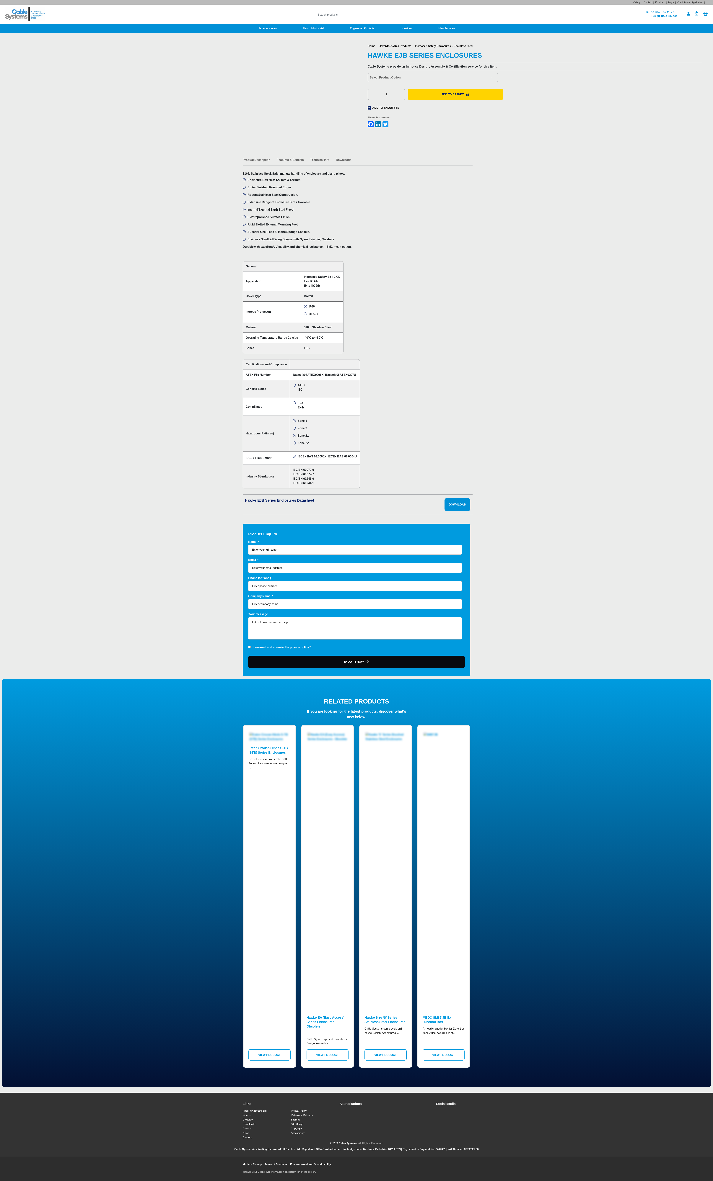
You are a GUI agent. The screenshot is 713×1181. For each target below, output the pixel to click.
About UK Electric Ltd (255, 1110)
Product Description (256, 159)
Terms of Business (276, 1164)
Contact (647, 2)
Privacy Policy (299, 1110)
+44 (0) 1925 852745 (664, 15)
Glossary (248, 1119)
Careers (247, 1137)
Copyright (296, 1128)
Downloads (343, 159)
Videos (246, 1115)
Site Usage (297, 1124)
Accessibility (298, 1132)
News (246, 1132)
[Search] (393, 14)
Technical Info (319, 159)
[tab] (256, 160)
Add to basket (452, 94)
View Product (269, 1054)
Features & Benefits (290, 159)
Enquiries (660, 2)
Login (671, 2)
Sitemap (295, 1119)
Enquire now (354, 661)
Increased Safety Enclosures (433, 46)
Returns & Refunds (301, 1115)
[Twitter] (385, 124)
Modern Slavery (252, 1164)
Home (371, 46)
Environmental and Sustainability (310, 1164)
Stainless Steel (464, 46)
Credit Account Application (690, 2)
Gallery (636, 2)
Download (457, 504)
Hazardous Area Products (395, 46)
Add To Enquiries (385, 107)
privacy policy (299, 647)
